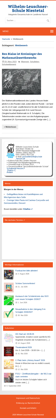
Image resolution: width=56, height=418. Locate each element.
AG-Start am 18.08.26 (24, 334)
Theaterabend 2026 (23, 347)
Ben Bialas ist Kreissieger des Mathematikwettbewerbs (22, 56)
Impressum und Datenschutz (28, 398)
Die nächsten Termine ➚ (15, 220)
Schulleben (34, 62)
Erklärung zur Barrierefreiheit (28, 403)
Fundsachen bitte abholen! (26, 270)
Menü (5, 31)
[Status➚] (11, 170)
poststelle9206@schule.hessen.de (29, 158)
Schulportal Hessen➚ (16, 168)
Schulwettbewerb (9, 64)
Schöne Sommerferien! (25, 283)
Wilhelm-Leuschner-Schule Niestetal (28, 8)
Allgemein (25, 62)
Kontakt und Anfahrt (28, 408)
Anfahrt (10, 172)
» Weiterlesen (10, 127)
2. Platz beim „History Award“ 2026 (30, 360)
